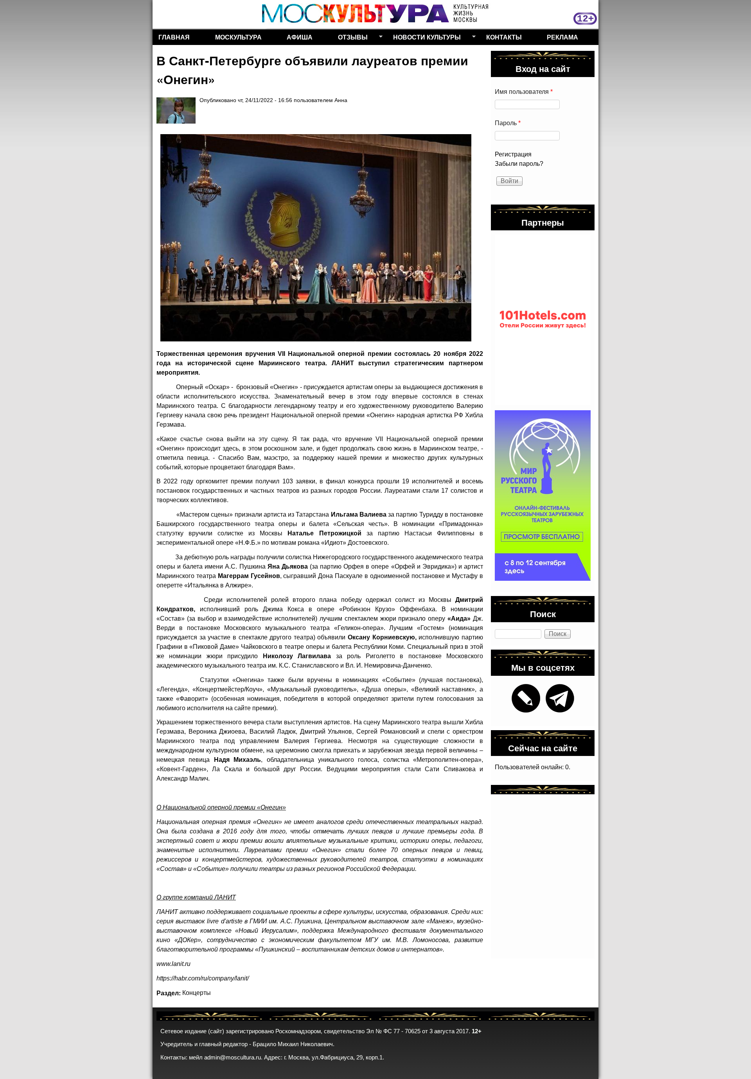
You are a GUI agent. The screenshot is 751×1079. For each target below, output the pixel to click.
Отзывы (350, 38)
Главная (174, 36)
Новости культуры (424, 38)
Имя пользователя (524, 91)
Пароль (508, 123)
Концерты (196, 992)
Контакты (504, 36)
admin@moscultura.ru (232, 1057)
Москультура (238, 36)
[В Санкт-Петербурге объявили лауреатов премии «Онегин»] (315, 237)
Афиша (300, 36)
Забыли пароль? (519, 163)
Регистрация (513, 154)
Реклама (562, 36)
